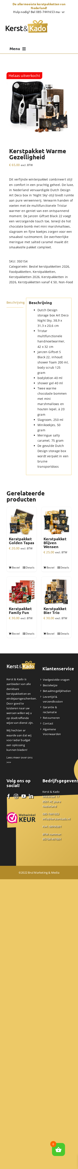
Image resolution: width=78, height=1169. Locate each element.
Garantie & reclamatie (50, 709)
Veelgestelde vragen (56, 680)
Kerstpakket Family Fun (20, 610)
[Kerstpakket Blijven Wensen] (56, 522)
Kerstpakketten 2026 (24, 277)
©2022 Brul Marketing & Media (39, 872)
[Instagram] (16, 796)
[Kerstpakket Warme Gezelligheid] (39, 104)
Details (30, 567)
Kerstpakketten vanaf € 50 (37, 282)
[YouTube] (23, 796)
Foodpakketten (20, 272)
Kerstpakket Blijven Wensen (55, 543)
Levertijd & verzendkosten (53, 699)
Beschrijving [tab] (14, 302)
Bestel (16, 567)
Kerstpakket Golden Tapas (21, 541)
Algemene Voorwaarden (52, 731)
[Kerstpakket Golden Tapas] (22, 522)
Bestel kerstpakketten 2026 (49, 266)
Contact (48, 723)
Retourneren (51, 718)
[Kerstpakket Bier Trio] (56, 592)
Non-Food (66, 282)
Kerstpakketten (44, 272)
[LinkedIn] (31, 796)
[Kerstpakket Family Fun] (22, 592)
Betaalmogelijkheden (57, 691)
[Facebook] (8, 796)
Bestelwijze (50, 685)
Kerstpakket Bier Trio (55, 610)
